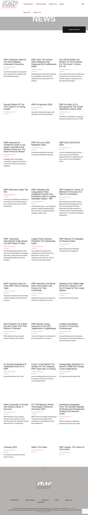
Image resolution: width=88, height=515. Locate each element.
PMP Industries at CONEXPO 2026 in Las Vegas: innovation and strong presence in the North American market (14, 147)
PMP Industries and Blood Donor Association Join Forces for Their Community (43, 286)
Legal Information (72, 508)
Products (53, 4)
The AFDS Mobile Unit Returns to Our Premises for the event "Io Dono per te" (70, 63)
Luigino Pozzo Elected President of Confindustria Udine (43, 241)
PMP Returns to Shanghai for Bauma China (71, 240)
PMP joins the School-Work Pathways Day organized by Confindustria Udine (43, 63)
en (83, 4)
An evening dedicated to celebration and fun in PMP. (15, 366)
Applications (41, 4)
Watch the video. (39, 447)
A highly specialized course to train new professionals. (68, 326)
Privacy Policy (40, 511)
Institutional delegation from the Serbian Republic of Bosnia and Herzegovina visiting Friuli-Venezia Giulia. (71, 409)
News (62, 4)
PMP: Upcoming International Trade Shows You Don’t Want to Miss (15, 241)
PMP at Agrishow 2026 (41, 104)
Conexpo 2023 (10, 447)
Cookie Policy (47, 511)
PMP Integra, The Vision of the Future (71, 448)
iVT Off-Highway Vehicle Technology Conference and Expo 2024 (42, 406)
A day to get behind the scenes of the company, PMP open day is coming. (43, 366)
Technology (28, 4)
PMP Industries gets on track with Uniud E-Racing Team (16, 285)
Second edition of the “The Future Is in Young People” (14, 106)
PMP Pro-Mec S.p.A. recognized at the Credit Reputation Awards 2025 (70, 106)
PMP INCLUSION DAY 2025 (69, 143)
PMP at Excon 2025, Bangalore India (40, 143)
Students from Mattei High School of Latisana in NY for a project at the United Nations (71, 286)
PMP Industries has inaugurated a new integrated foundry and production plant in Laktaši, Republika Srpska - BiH (43, 194)
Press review (74, 29)
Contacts (37, 12)
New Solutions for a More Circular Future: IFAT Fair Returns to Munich (15, 326)
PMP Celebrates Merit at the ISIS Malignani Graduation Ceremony (15, 61)
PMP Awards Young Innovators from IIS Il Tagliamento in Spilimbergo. (43, 326)
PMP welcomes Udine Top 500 (16, 190)
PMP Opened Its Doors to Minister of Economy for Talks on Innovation (71, 191)
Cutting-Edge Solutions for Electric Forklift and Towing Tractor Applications (71, 366)
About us (26, 12)
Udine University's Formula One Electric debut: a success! (16, 406)
